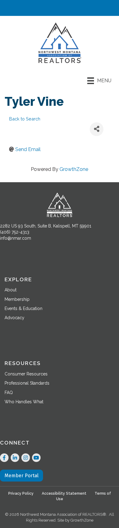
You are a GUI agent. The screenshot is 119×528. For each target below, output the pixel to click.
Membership (17, 299)
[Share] (96, 129)
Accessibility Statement (64, 493)
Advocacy (14, 317)
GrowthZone (74, 169)
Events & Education (23, 308)
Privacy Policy (21, 493)
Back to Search (24, 118)
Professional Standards (27, 383)
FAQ (9, 392)
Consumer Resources (26, 373)
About (10, 289)
